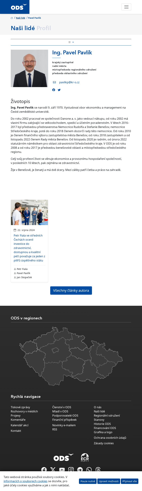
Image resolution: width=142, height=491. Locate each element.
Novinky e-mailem (64, 425)
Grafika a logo (103, 432)
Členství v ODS (61, 407)
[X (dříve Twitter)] (53, 471)
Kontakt (16, 431)
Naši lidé (20, 17)
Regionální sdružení (107, 415)
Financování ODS (105, 428)
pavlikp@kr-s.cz (69, 82)
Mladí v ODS (60, 411)
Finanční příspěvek (64, 420)
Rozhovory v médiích (24, 411)
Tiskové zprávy (20, 407)
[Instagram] (71, 471)
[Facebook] (53, 90)
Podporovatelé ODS (65, 415)
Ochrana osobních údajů (110, 438)
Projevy (15, 415)
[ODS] (63, 456)
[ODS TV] (62, 471)
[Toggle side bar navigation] (71, 42)
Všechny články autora (71, 290)
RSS (54, 429)
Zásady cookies (104, 443)
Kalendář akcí (19, 425)
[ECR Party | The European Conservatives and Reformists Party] (84, 457)
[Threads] (98, 471)
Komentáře (18, 420)
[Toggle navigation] (126, 6)
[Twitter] (59, 90)
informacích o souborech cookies (25, 481)
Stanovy (99, 420)
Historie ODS (102, 424)
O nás (97, 407)
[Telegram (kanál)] (80, 471)
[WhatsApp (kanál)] (89, 471)
